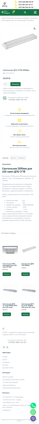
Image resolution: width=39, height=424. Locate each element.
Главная (3, 18)
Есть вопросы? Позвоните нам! (17, 340)
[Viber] (3, 347)
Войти (5, 11)
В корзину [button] (7, 274)
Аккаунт (7, 13)
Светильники (10, 18)
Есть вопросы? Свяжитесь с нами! (18, 97)
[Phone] (33, 405)
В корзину (15, 84)
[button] (35, 12)
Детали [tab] (13, 158)
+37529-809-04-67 (17, 99)
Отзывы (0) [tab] (21, 158)
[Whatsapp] (7, 347)
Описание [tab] (5, 158)
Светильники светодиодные (22, 18)
